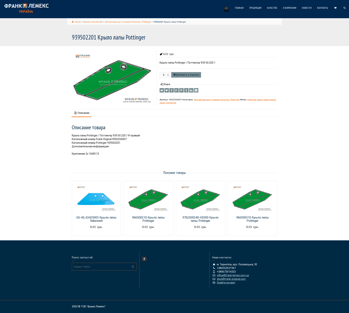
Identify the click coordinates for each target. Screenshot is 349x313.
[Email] (162, 90)
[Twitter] (167, 90)
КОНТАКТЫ (322, 7)
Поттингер (171, 102)
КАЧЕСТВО (272, 7)
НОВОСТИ (307, 7)
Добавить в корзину (187, 74)
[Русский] (226, 9)
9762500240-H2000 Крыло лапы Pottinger (200, 219)
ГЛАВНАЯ (239, 7)
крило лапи (263, 99)
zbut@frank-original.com (231, 278)
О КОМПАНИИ (289, 7)
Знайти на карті (226, 282)
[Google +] (176, 90)
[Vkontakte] (196, 90)
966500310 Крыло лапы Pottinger (252, 219)
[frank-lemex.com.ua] (26, 7)
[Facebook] (171, 90)
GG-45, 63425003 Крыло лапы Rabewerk (96, 219)
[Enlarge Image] (113, 78)
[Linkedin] (191, 90)
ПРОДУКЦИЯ (255, 7)
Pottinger (251, 99)
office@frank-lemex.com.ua (233, 275)
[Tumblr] (186, 90)
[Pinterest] (181, 90)
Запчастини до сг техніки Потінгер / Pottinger (217, 99)
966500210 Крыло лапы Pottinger (148, 219)
